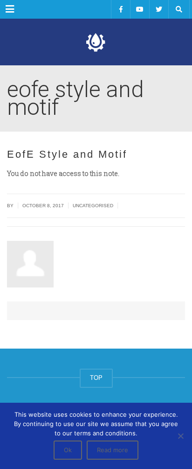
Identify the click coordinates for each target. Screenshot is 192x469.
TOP (96, 377)
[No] (180, 436)
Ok (68, 450)
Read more (112, 450)
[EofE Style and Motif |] (96, 42)
